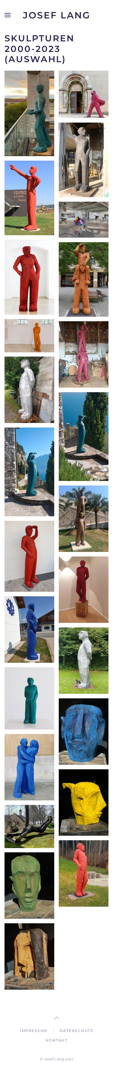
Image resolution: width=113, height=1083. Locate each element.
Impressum (33, 1030)
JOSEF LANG (56, 15)
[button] (8, 15)
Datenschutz (76, 1030)
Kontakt (56, 1040)
